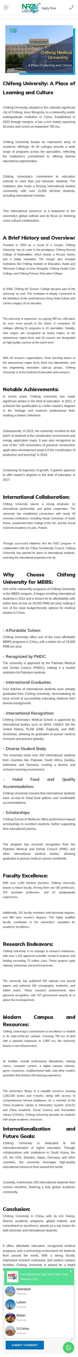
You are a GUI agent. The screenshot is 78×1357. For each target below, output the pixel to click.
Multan (21, 1318)
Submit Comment (25, 1345)
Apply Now (48, 8)
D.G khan (22, 1331)
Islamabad (23, 1291)
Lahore (21, 1304)
